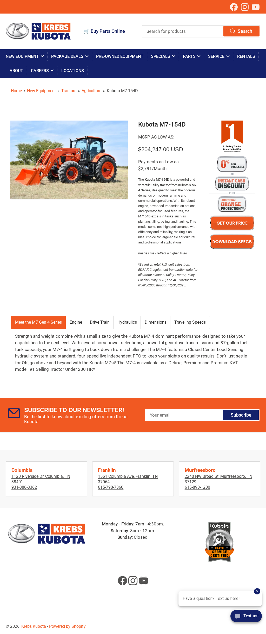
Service (216, 56)
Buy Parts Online (108, 31)
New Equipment (22, 56)
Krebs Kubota (33, 626)
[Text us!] (246, 619)
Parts (189, 56)
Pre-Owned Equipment (119, 56)
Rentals (246, 56)
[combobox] (201, 31)
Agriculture (91, 90)
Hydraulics (127, 322)
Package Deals (67, 56)
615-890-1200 (197, 487)
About (16, 70)
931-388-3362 (24, 487)
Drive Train (100, 322)
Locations (72, 70)
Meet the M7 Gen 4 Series (38, 322)
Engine (76, 322)
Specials (160, 56)
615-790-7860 (110, 487)
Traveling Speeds (190, 322)
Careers (40, 70)
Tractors (68, 90)
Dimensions (156, 322)
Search (245, 31)
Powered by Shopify (67, 626)
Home (16, 90)
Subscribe (241, 415)
